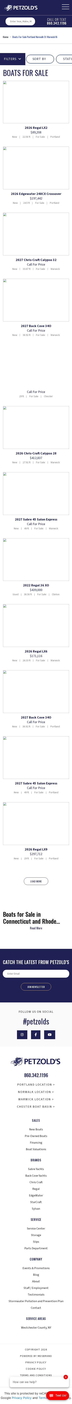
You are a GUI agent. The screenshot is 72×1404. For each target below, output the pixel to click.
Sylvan (36, 1209)
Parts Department (36, 1248)
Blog (36, 1275)
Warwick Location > (36, 1099)
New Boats (36, 1129)
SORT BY (39, 59)
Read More (36, 928)
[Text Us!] (57, 1396)
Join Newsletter (36, 987)
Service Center (36, 1229)
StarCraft (36, 1202)
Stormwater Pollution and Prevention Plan (36, 1301)
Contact (36, 1308)
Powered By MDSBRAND (36, 1356)
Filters (10, 59)
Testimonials (36, 1295)
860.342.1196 (56, 23)
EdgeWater (36, 1195)
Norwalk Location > (36, 1092)
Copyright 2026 (36, 1350)
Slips (36, 1242)
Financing (36, 1143)
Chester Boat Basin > (36, 1107)
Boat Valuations (36, 1149)
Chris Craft (36, 1182)
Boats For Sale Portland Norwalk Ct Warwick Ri (34, 37)
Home (5, 37)
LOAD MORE (36, 881)
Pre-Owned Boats (36, 1136)
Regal (36, 1189)
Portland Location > (36, 1085)
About (36, 1281)
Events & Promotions (36, 1268)
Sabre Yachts (36, 1169)
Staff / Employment (36, 1288)
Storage (36, 1235)
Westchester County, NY (36, 1328)
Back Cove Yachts (36, 1176)
